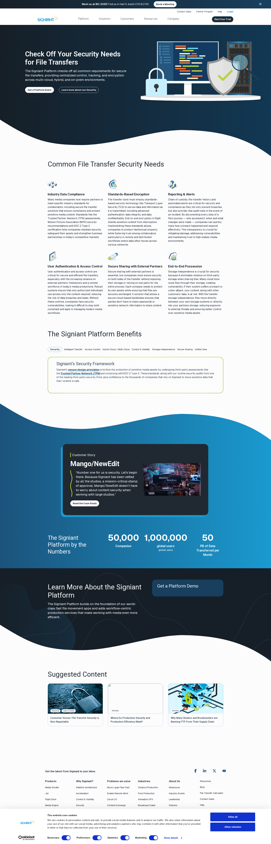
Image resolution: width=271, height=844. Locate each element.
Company (173, 18)
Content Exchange (116, 805)
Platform (83, 18)
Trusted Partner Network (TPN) (80, 373)
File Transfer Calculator (211, 793)
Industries (144, 781)
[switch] (97, 837)
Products (50, 781)
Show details (171, 837)
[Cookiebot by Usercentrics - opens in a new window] (26, 838)
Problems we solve (118, 781)
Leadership (174, 799)
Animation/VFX (145, 799)
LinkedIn (204, 771)
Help (220, 11)
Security (80, 805)
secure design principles (83, 369)
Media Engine (51, 805)
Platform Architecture (86, 787)
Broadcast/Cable (146, 805)
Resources (150, 18)
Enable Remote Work (117, 793)
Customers (127, 18)
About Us (174, 781)
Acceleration (82, 793)
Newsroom (174, 787)
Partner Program (204, 11)
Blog (202, 787)
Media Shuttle (52, 787)
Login (230, 11)
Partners (173, 805)
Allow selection (232, 827)
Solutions (104, 18)
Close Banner (260, 4)
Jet (46, 793)
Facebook (195, 771)
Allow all (232, 816)
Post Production (146, 793)
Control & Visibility (85, 799)
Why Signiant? (84, 781)
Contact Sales (184, 11)
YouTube (224, 771)
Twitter (214, 771)
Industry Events (177, 793)
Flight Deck (50, 799)
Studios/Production (148, 787)
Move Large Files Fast (118, 787)
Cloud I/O (112, 799)
